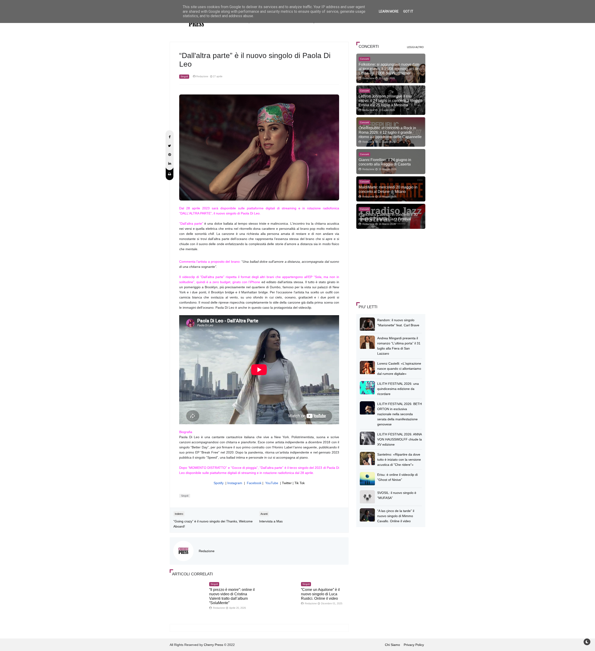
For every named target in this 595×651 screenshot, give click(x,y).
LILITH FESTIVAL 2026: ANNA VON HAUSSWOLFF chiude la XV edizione (399, 439)
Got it (408, 11)
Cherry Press (213, 645)
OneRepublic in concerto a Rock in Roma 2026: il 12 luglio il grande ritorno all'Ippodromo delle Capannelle (390, 132)
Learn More (389, 11)
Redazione (207, 551)
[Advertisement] (391, 265)
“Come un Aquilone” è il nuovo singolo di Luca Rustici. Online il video (320, 594)
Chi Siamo (392, 645)
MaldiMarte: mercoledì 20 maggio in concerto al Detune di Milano (388, 189)
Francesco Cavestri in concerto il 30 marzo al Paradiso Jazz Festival (388, 216)
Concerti (364, 59)
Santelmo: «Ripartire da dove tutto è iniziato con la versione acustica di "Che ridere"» (399, 459)
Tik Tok (299, 483)
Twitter (287, 483)
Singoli (184, 76)
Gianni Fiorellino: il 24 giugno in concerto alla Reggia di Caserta (385, 162)
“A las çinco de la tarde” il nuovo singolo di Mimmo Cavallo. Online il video (395, 516)
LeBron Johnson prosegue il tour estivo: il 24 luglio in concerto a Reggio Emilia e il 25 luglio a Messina (390, 100)
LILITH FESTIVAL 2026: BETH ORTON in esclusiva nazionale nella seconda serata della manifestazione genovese (399, 414)
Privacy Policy (414, 645)
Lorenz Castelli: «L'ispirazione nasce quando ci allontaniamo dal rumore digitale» (399, 369)
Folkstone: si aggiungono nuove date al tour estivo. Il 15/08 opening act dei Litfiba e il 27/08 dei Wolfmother (389, 68)
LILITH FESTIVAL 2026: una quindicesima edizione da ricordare (398, 389)
